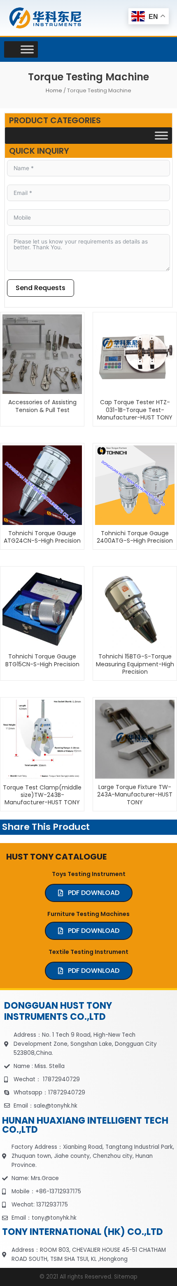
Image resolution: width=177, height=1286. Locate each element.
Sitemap (125, 1277)
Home (54, 90)
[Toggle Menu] (27, 49)
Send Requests (40, 288)
